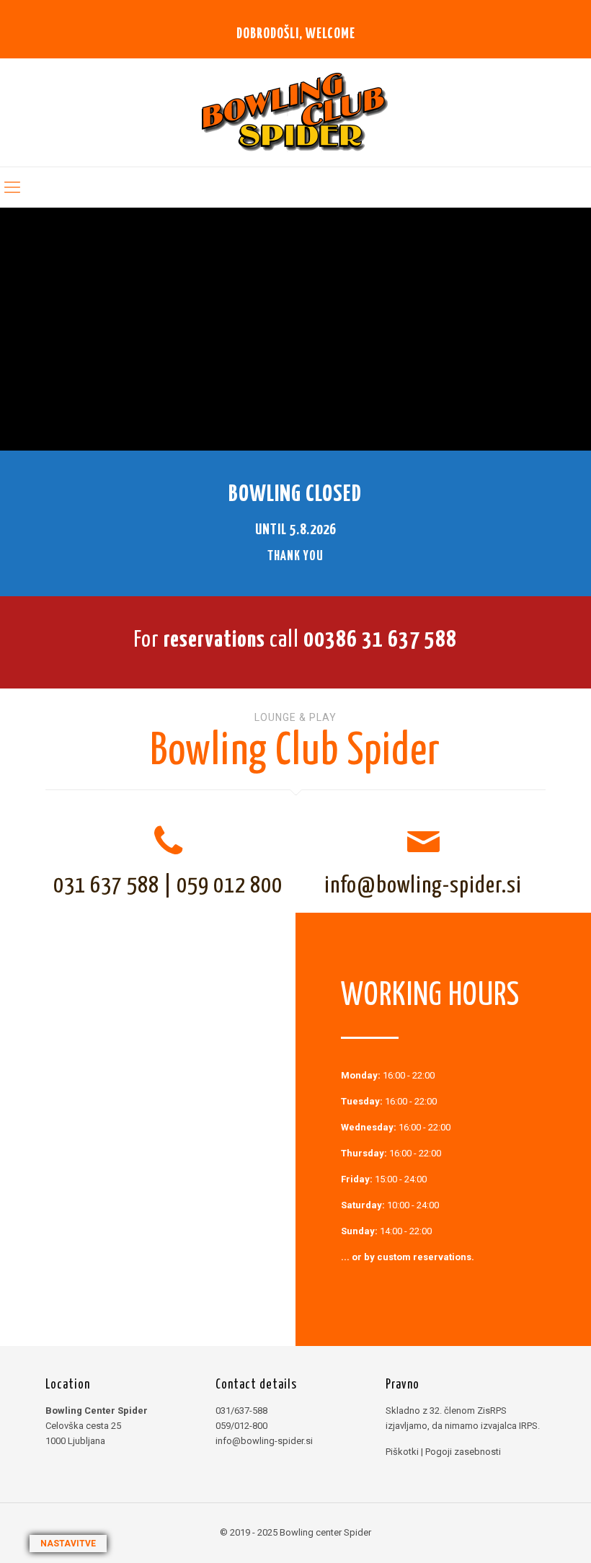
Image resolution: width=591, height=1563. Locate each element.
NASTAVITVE (68, 1543)
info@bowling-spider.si (423, 886)
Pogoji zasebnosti (463, 1451)
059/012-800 (241, 1425)
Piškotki (402, 1451)
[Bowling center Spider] (296, 112)
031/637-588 (241, 1410)
